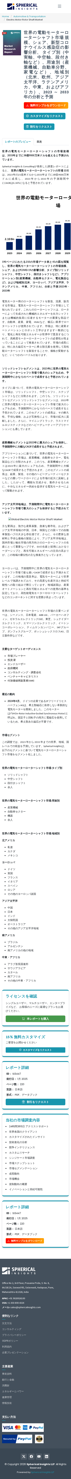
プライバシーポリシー (14, 1335)
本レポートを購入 (37, 1019)
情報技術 (7, 1403)
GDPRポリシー (10, 1341)
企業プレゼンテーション (15, 1352)
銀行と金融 (8, 1379)
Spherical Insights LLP (42, 1472)
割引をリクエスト (41, 127)
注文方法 (7, 1323)
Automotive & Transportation (29, 16)
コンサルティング (11, 1329)
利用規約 (7, 1346)
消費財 (5, 1385)
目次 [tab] (39, 141)
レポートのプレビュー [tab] (18, 141)
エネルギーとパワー (13, 1391)
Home (5, 16)
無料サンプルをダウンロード (48, 105)
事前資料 (7, 1374)
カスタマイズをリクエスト (46, 116)
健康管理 (7, 1397)
